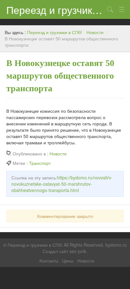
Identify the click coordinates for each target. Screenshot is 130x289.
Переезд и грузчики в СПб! (55, 9)
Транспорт (40, 163)
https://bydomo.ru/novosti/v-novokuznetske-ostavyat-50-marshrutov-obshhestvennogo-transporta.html (62, 183)
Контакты (48, 260)
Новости (94, 32)
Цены (68, 260)
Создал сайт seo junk (64, 251)
